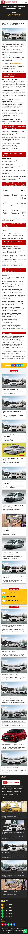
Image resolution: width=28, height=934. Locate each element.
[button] (26, 2)
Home (14, 12)
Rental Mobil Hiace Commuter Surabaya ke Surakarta (12, 64)
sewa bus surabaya (7, 930)
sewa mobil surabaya (18, 928)
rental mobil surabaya (17, 932)
